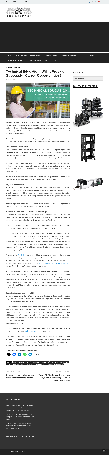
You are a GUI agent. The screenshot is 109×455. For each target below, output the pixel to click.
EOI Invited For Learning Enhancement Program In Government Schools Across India (20, 416)
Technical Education (13, 68)
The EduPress (22, 452)
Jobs (46, 60)
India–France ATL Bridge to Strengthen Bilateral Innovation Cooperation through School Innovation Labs (20, 407)
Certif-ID (21, 255)
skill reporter (41, 364)
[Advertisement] (54, 37)
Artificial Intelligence (21, 362)
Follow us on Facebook (85, 86)
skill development (27, 364)
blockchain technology (40, 362)
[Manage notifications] (104, 450)
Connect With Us (24, 2)
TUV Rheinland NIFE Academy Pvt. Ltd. (54, 263)
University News (51, 55)
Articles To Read (88, 55)
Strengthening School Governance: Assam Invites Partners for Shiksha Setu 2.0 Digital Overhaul (20, 425)
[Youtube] (98, 2)
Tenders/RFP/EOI (34, 60)
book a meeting (30, 331)
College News (35, 55)
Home (10, 55)
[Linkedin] (95, 2)
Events (54, 60)
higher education (13, 364)
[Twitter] (92, 2)
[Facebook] (86, 2)
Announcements (69, 55)
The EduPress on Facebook (20, 437)
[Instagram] (89, 2)
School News (21, 55)
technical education (55, 364)
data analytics (62, 362)
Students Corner (15, 60)
